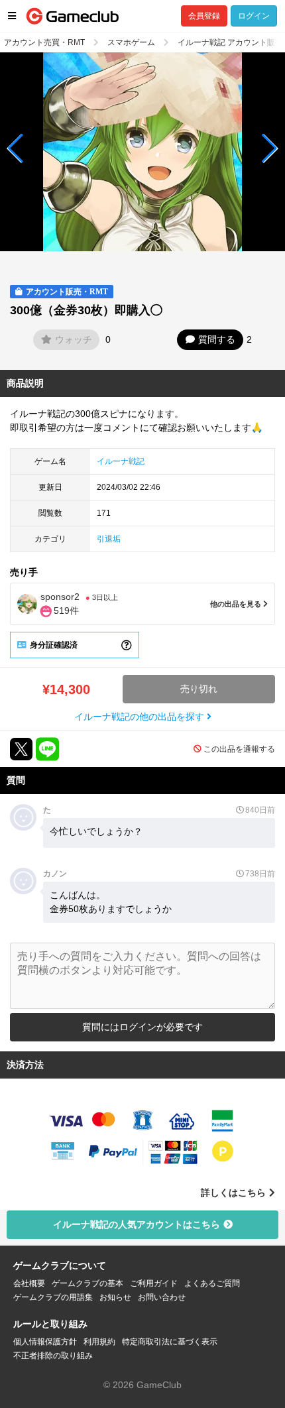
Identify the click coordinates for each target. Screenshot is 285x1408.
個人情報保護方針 (45, 1341)
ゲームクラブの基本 (87, 1283)
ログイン (254, 16)
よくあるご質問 (212, 1283)
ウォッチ (73, 339)
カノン (55, 873)
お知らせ (115, 1297)
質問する (216, 339)
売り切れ (198, 688)
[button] (16, 148)
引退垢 (109, 539)
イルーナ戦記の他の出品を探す (140, 716)
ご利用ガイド (154, 1283)
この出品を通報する (239, 749)
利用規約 (99, 1341)
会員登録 (204, 16)
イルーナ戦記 (120, 461)
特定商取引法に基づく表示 (169, 1341)
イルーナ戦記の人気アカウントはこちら (136, 1224)
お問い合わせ (162, 1297)
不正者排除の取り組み (53, 1355)
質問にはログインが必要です (142, 1027)
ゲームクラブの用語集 (53, 1297)
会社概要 (29, 1283)
